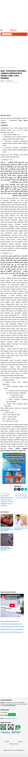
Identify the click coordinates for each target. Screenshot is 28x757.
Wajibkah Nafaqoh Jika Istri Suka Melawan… (13, 629)
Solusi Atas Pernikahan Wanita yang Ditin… (12, 632)
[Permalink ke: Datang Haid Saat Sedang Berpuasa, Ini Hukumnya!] (7, 539)
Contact (7, 741)
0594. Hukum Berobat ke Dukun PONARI (21, 496)
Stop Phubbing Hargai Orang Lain (10, 621)
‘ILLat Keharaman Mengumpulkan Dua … (12, 624)
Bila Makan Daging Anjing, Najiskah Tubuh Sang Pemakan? (7, 529)
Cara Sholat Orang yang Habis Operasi (21, 528)
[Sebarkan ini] (15, 489)
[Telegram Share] (22, 489)
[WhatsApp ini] (25, 489)
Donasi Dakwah (14, 744)
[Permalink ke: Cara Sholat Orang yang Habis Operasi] (21, 520)
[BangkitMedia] (14, 30)
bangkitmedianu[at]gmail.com (10, 718)
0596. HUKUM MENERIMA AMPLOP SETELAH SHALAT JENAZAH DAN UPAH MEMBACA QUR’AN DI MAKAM (7, 500)
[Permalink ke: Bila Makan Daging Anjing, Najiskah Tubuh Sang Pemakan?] (7, 520)
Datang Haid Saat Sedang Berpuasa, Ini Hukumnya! (6, 548)
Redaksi (20, 741)
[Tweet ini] (18, 489)
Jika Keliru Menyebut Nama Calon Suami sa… (13, 626)
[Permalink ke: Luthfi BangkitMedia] (2, 81)
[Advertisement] (14, 14)
